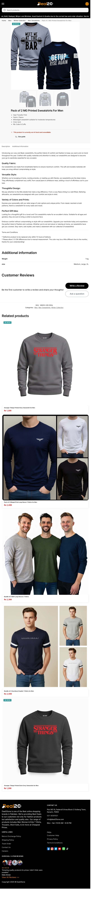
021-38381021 (52, 816)
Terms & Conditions (54, 843)
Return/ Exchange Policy (11, 836)
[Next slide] (76, 55)
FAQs (49, 832)
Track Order (6, 844)
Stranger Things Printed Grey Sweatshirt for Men (19, 408)
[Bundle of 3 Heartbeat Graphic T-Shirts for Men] (45, 646)
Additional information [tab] (20, 146)
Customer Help (53, 835)
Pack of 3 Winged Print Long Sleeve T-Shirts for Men (20, 502)
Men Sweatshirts (34, 20)
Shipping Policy (8, 840)
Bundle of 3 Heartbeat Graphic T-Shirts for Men (19, 691)
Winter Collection (20, 20)
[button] (87, 3)
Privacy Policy (52, 839)
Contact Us (6, 847)
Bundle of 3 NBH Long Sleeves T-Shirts (16, 596)
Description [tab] (6, 146)
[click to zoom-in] (45, 56)
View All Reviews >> (10, 877)
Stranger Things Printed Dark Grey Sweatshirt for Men (21, 785)
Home (4, 20)
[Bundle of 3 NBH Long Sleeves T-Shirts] (45, 552)
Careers (5, 851)
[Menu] (5, 4)
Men (9, 20)
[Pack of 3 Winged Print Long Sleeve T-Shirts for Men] (45, 457)
